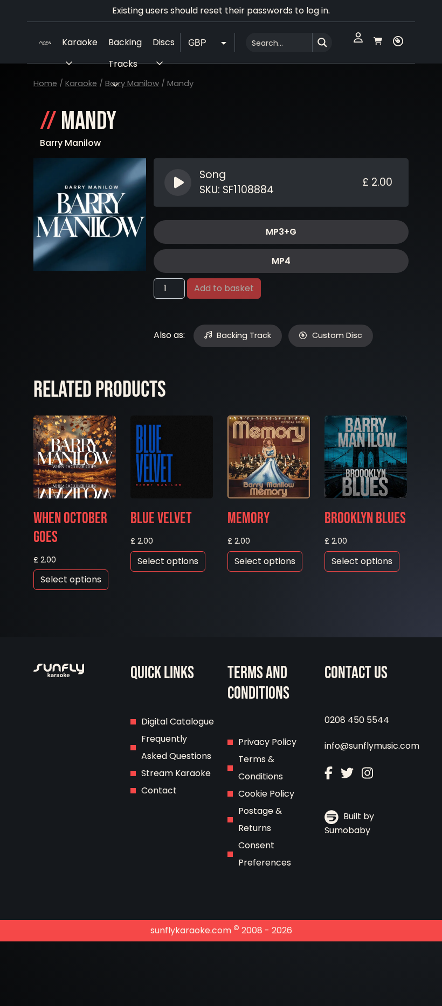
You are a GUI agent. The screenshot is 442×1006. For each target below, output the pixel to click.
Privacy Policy (267, 742)
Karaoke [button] (80, 42)
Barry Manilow (132, 83)
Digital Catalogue (177, 721)
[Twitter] (347, 774)
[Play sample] (179, 182)
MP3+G (281, 232)
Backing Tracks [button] (125, 44)
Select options (70, 579)
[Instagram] (367, 774)
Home (45, 83)
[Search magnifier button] (322, 42)
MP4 (281, 261)
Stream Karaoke (176, 773)
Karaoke (81, 83)
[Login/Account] (358, 42)
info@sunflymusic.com (371, 746)
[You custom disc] (398, 42)
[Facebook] (328, 774)
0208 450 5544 (356, 720)
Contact (159, 790)
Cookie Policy (266, 793)
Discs (164, 42)
